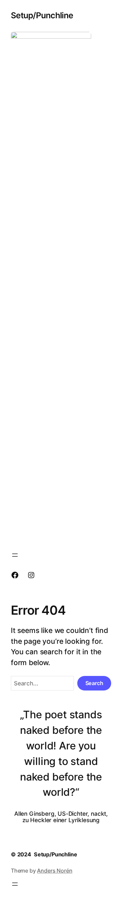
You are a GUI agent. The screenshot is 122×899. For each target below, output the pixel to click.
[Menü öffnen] (15, 555)
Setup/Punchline (42, 15)
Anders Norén (54, 870)
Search (94, 683)
